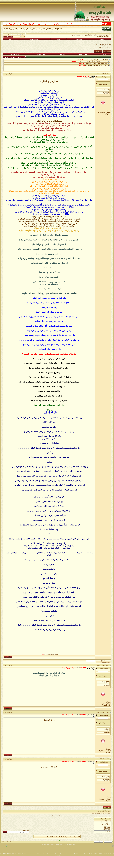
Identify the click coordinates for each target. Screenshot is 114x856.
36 (69, 853)
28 (79, 853)
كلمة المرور (23, 36)
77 (27, 853)
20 (91, 853)
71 (35, 853)
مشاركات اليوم (34, 39)
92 (2, 853)
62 (45, 853)
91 (4, 853)
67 (39, 853)
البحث (10, 39)
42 (61, 853)
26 (82, 853)
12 (102, 853)
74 (30, 853)
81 (20, 853)
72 (34, 853)
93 (0, 853)
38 (66, 853)
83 (17, 853)
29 (77, 853)
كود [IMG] (108, 828)
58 (49, 853)
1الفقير (109, 813)
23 (86, 853)
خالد (103, 813)
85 (14, 853)
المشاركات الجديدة (84, 54)
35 (71, 853)
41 (62, 853)
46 (55, 853)
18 (94, 853)
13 (101, 853)
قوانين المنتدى (107, 831)
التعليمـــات (79, 39)
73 (32, 853)
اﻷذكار (106, 813)
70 (37, 853)
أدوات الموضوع (22, 56)
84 (15, 853)
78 (25, 853)
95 (58, 855)
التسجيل (101, 39)
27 (81, 853)
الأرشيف (6, 841)
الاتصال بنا (10, 841)
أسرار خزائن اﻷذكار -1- (97, 59)
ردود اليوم (62, 54)
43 (59, 853)
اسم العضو (23, 34)
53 (54, 853)
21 (89, 853)
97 (54, 855)
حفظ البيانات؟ (8, 34)
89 (7, 853)
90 (5, 853)
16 (97, 853)
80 (22, 853)
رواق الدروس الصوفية (77, 35)
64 (42, 853)
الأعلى (3, 841)
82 (19, 853)
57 (50, 853)
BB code (108, 826)
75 (29, 853)
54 (52, 853)
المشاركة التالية (15, 54)
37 (67, 853)
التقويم (58, 39)
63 (44, 853)
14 (99, 853)
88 (9, 853)
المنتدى (105, 54)
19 (92, 853)
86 (12, 853)
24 (84, 853)
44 (57, 853)
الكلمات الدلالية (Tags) (104, 811)
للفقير (93, 813)
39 (64, 853)
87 (10, 853)
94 (59, 855)
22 (87, 853)
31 (74, 853)
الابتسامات (108, 827)
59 (47, 853)
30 (76, 853)
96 (56, 855)
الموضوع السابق (60, 815)
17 (96, 853)
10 (104, 853)
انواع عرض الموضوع (10, 56)
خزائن (101, 813)
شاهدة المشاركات (40, 54)
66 (40, 853)
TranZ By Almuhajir (71, 844)
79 (24, 853)
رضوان (98, 813)
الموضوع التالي (53, 815)
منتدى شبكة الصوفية (103, 35)
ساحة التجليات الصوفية (91, 35)
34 (72, 853)
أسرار (95, 813)
